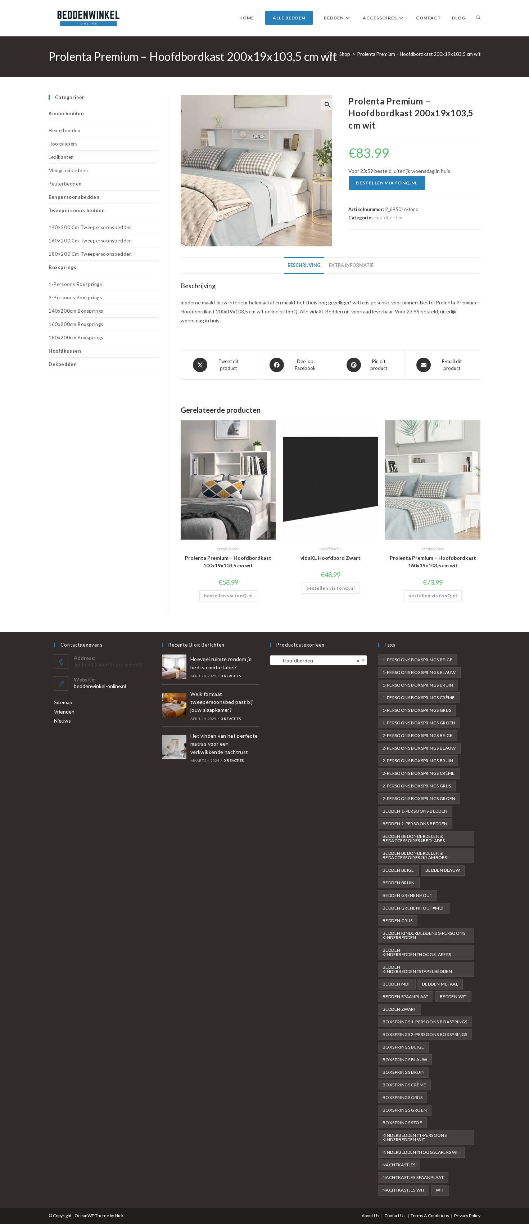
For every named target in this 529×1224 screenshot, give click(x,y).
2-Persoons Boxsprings (75, 297)
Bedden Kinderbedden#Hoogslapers (417, 952)
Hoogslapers (63, 144)
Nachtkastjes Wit (404, 1190)
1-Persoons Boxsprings (75, 284)
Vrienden (64, 712)
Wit (440, 1190)
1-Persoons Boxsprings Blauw (419, 672)
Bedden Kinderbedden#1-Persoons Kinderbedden (424, 935)
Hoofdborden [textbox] (316, 660)
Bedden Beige (398, 870)
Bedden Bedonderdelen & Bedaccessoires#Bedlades (414, 838)
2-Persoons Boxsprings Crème (419, 773)
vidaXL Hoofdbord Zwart (330, 558)
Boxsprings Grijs (402, 1097)
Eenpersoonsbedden (74, 197)
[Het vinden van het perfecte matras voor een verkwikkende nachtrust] (174, 747)
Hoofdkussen (65, 351)
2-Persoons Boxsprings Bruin (418, 760)
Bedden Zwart (399, 1009)
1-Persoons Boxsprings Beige (418, 659)
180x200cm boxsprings (76, 337)
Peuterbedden (65, 184)
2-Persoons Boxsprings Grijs (417, 786)
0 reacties (231, 676)
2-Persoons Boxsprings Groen (419, 798)
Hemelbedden (65, 130)
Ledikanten (61, 157)
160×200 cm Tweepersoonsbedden (90, 241)
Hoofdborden (388, 217)
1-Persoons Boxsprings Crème (419, 697)
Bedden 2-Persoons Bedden (415, 823)
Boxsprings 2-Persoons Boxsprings (425, 1034)
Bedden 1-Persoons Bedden (415, 811)
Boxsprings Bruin (404, 1072)
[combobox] (318, 660)
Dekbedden (63, 364)
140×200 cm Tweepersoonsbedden (90, 227)
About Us (370, 1215)
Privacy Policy (467, 1215)
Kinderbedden (66, 113)
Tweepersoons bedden (77, 210)
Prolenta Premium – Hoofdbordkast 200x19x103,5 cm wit (418, 54)
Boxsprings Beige (403, 1047)
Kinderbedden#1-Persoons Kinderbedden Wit (415, 1137)
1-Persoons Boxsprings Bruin (418, 685)
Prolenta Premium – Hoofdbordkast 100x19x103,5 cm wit (228, 561)
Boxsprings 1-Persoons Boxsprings (425, 1021)
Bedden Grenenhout (408, 895)
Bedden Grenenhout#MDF (414, 908)
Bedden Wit (453, 996)
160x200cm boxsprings (76, 324)
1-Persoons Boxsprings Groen (419, 722)
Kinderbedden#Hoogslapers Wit (421, 1152)
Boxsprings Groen (405, 1110)
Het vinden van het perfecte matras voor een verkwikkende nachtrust (224, 744)
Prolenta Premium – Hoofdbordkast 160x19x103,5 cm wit (433, 561)
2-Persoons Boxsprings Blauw (419, 748)
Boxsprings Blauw (405, 1059)
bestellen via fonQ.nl (386, 183)
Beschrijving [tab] (304, 265)
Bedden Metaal (440, 984)
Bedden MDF (397, 984)
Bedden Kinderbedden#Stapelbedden (417, 969)
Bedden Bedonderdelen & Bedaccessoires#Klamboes (415, 855)
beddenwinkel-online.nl (100, 686)
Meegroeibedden (68, 170)
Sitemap (63, 702)
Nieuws (62, 721)
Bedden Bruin (399, 882)
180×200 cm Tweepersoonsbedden (90, 254)
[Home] (329, 54)
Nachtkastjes (399, 1164)
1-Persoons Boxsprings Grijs (417, 710)
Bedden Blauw (442, 870)
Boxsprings (63, 267)
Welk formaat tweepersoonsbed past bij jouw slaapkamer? (221, 702)
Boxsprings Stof (402, 1122)
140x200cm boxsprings (76, 311)
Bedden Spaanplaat (406, 996)
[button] (327, 104)
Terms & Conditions (430, 1215)
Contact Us (395, 1215)
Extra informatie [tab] (351, 265)
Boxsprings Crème (404, 1084)
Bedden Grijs (398, 920)
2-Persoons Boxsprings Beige (418, 735)
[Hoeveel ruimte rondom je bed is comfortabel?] (174, 667)
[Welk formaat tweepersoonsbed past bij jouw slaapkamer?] (174, 705)
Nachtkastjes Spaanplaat (413, 1177)
